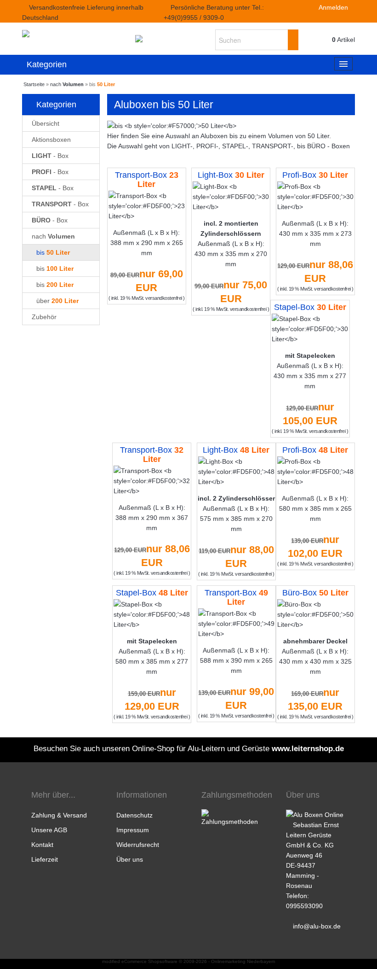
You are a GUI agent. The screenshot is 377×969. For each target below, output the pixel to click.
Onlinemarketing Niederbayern (243, 961)
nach (53, 236)
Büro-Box (315, 592)
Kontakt (42, 844)
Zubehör (44, 317)
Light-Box (231, 175)
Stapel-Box (310, 307)
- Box (50, 155)
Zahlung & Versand (59, 815)
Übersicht (45, 123)
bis (53, 252)
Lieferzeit (44, 859)
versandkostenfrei (163, 298)
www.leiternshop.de (308, 748)
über (57, 300)
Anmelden (332, 7)
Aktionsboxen (51, 139)
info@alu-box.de (317, 926)
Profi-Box (315, 175)
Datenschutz (134, 815)
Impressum (132, 830)
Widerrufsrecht (137, 844)
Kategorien (47, 64)
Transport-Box (146, 179)
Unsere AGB (49, 830)
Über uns (129, 859)
